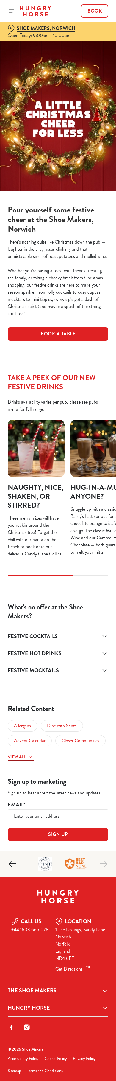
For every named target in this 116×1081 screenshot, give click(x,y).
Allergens (22, 725)
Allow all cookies (58, 629)
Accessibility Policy (23, 1058)
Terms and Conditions (45, 1071)
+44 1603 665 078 (29, 929)
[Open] (11, 11)
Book (94, 11)
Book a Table (58, 333)
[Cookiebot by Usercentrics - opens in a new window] (83, 427)
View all (17, 757)
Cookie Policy (56, 1058)
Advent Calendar (30, 740)
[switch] (100, 549)
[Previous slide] (12, 864)
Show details (84, 609)
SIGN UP (58, 834)
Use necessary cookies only (58, 648)
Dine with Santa (62, 725)
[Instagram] (26, 1027)
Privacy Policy (84, 1058)
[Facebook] (11, 1027)
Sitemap (14, 1071)
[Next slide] (103, 864)
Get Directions (69, 968)
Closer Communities (80, 740)
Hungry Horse (29, 1008)
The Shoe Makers (32, 990)
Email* (16, 804)
